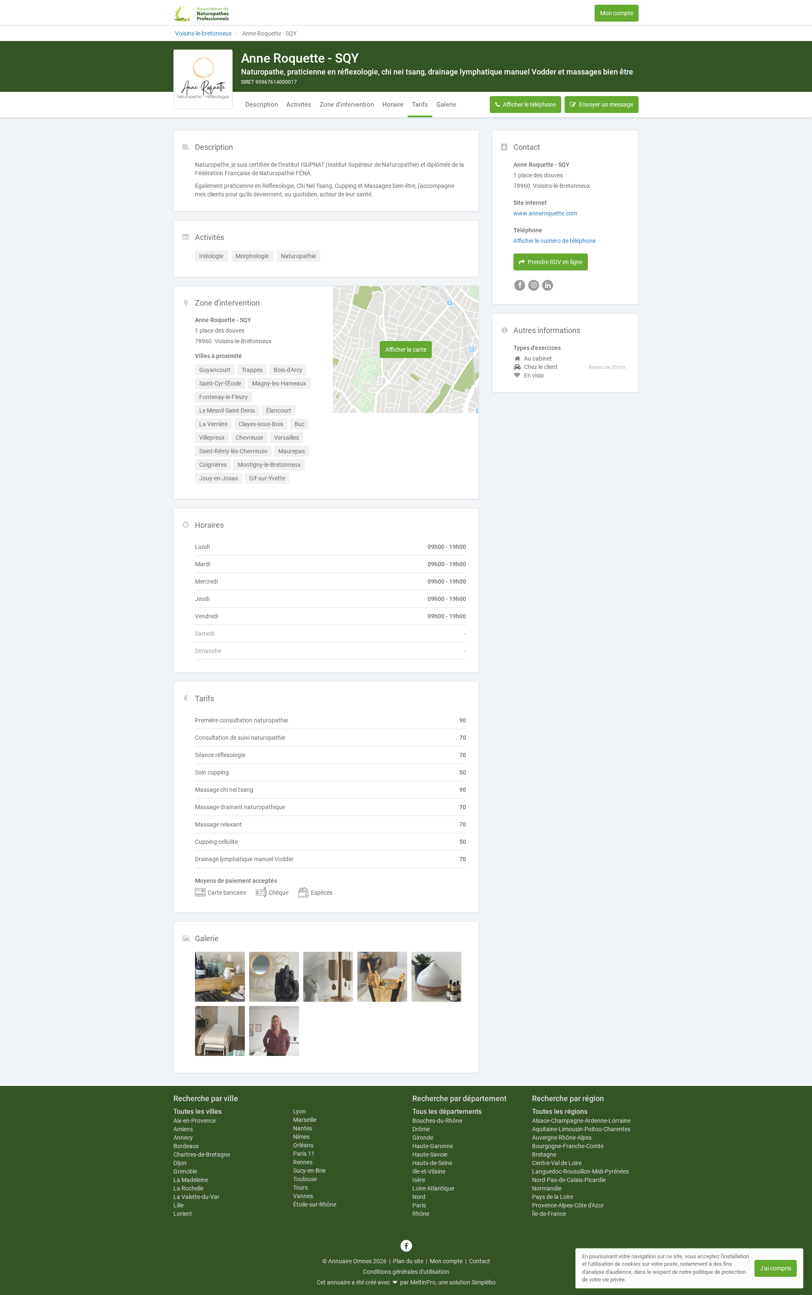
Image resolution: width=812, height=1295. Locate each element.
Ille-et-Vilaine (428, 1171)
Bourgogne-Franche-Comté (568, 1146)
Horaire (392, 104)
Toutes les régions (559, 1112)
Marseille (304, 1119)
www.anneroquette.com (545, 213)
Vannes (303, 1196)
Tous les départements (447, 1112)
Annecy (183, 1137)
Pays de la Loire (552, 1196)
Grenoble (185, 1171)
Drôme (421, 1129)
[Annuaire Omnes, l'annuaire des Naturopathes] (201, 12)
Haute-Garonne (432, 1146)
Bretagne (544, 1154)
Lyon (299, 1111)
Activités (298, 104)
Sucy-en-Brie (309, 1170)
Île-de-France (549, 1213)
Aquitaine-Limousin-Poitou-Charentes (581, 1129)
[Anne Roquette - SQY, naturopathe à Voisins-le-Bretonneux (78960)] (203, 79)
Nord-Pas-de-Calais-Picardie (569, 1180)
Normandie (546, 1188)
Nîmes (301, 1136)
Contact (479, 1261)
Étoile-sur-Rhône (314, 1204)
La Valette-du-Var (196, 1196)
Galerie (446, 104)
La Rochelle (188, 1188)
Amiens (183, 1129)
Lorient (182, 1213)
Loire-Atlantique (433, 1188)
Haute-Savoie (429, 1154)
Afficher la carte (405, 349)
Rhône (420, 1213)
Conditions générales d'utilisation (406, 1271)
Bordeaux (186, 1146)
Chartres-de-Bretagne (201, 1154)
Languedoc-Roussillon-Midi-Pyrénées (580, 1171)
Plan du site (408, 1261)
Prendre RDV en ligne (555, 262)
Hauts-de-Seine (432, 1163)
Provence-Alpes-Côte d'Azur (568, 1205)
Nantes (302, 1128)
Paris (419, 1205)
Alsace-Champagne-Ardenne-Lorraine (581, 1120)
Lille (178, 1205)
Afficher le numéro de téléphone (554, 240)
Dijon (180, 1163)
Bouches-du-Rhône (437, 1120)
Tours (300, 1187)
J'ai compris (775, 1268)
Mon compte (616, 13)
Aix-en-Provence (194, 1120)
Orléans (303, 1145)
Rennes (303, 1162)
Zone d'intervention (347, 104)
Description (261, 104)
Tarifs (420, 104)
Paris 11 (304, 1153)
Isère (418, 1180)
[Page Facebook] (406, 1246)
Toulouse (305, 1179)
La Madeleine (190, 1180)
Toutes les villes (197, 1112)
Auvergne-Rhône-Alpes (562, 1137)
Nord (418, 1196)
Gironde (422, 1137)
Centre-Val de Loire (557, 1163)
